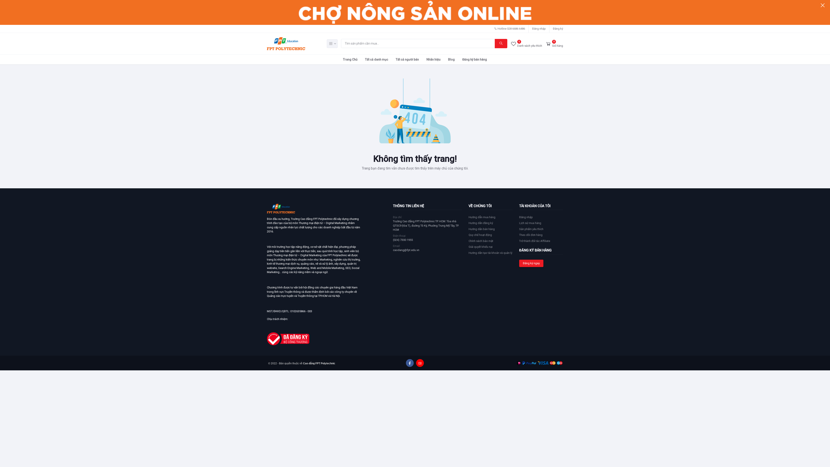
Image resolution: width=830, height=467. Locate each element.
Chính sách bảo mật (481, 241)
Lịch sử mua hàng (530, 223)
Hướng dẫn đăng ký (481, 223)
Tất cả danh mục (376, 59)
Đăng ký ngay (531, 263)
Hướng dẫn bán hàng (482, 229)
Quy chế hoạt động (480, 235)
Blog (451, 59)
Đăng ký (558, 28)
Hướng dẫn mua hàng (482, 217)
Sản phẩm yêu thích (531, 229)
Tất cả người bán (407, 59)
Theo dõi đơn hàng (531, 235)
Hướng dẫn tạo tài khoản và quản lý (490, 252)
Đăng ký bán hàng (474, 59)
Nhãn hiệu (433, 59)
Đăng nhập (539, 28)
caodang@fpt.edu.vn (406, 250)
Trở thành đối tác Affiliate (534, 241)
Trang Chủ (350, 59)
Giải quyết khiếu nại (481, 246)
